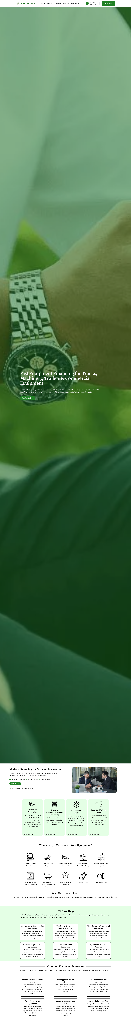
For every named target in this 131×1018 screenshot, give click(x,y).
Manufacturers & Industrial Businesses (98, 927)
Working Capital (83, 882)
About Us (66, 3)
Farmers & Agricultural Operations (32, 945)
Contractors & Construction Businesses (32, 927)
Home (43, 3)
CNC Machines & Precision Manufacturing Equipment (48, 885)
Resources (74, 3)
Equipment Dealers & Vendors (98, 945)
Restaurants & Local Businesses (65, 945)
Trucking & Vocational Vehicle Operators (66, 927)
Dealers (58, 3)
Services (49, 3)
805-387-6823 (93, 4)
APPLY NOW (108, 3)
